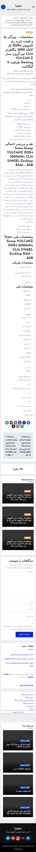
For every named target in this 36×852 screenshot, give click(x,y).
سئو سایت (30, 706)
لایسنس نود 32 (28, 703)
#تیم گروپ (27, 74)
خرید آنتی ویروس (18, 712)
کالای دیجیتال (25, 741)
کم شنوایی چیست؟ (23, 791)
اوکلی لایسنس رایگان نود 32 (24, 700)
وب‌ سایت (30, 616)
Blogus (29, 846)
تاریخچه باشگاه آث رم (22, 769)
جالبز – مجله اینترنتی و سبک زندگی (22, 654)
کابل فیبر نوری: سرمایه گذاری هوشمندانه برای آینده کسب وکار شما (18, 813)
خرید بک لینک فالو (27, 695)
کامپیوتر (29, 32)
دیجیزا (18, 5)
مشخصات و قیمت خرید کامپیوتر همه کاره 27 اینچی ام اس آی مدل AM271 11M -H (18, 520)
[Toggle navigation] (33, 7)
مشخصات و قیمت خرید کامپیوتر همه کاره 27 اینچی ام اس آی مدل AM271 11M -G (18, 497)
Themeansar (18, 849)
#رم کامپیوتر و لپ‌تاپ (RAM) (15, 74)
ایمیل (30, 609)
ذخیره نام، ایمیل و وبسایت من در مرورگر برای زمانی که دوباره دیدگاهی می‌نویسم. (18, 627)
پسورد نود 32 (29, 697)
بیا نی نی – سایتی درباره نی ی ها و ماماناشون (19, 658)
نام (31, 602)
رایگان (31, 709)
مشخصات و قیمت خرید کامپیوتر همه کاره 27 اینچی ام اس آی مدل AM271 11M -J (18, 544)
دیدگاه (30, 572)
